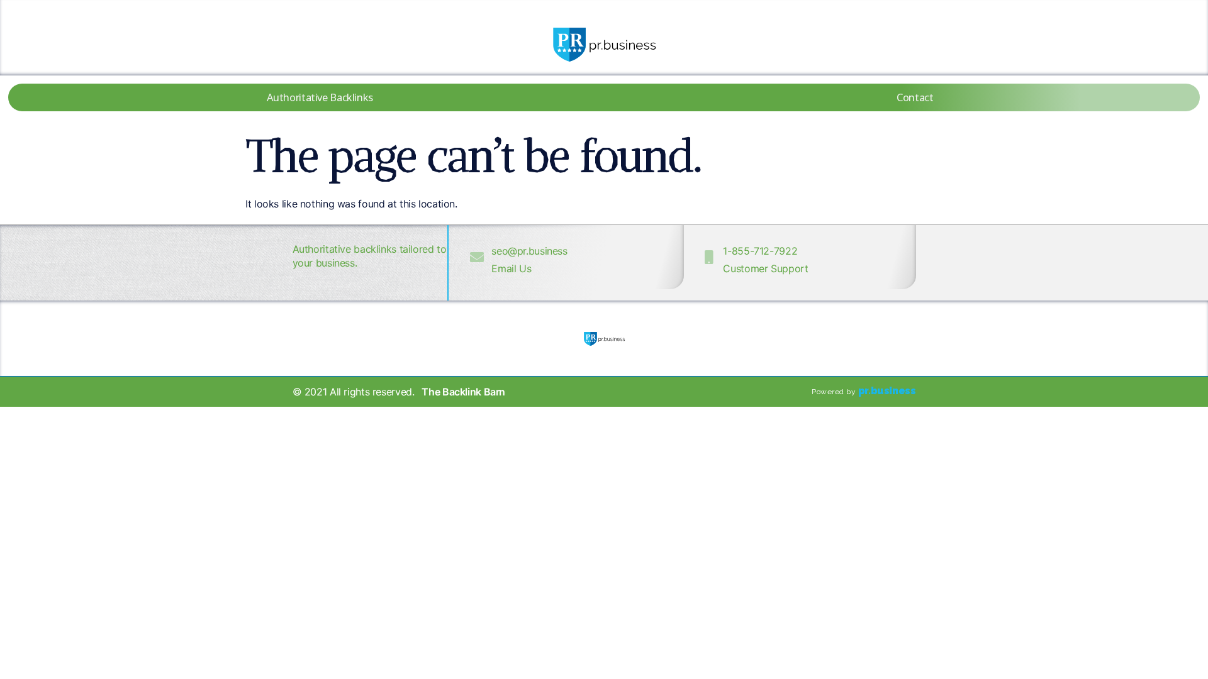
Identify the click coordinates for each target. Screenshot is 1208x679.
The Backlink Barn (463, 391)
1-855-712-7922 (760, 251)
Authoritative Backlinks (320, 97)
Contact (915, 97)
